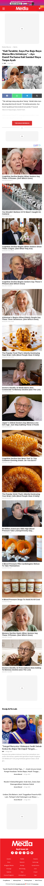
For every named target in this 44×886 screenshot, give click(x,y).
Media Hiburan (6, 47)
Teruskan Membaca (22, 123)
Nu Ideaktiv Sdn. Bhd (20, 884)
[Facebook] (12, 852)
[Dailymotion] (31, 852)
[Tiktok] (24, 852)
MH (5, 63)
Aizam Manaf (18, 774)
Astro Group (35, 884)
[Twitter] (20, 852)
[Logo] (22, 8)
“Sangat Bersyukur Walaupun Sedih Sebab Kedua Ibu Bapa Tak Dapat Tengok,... (22, 747)
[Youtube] (28, 852)
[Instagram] (16, 852)
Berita (15, 47)
